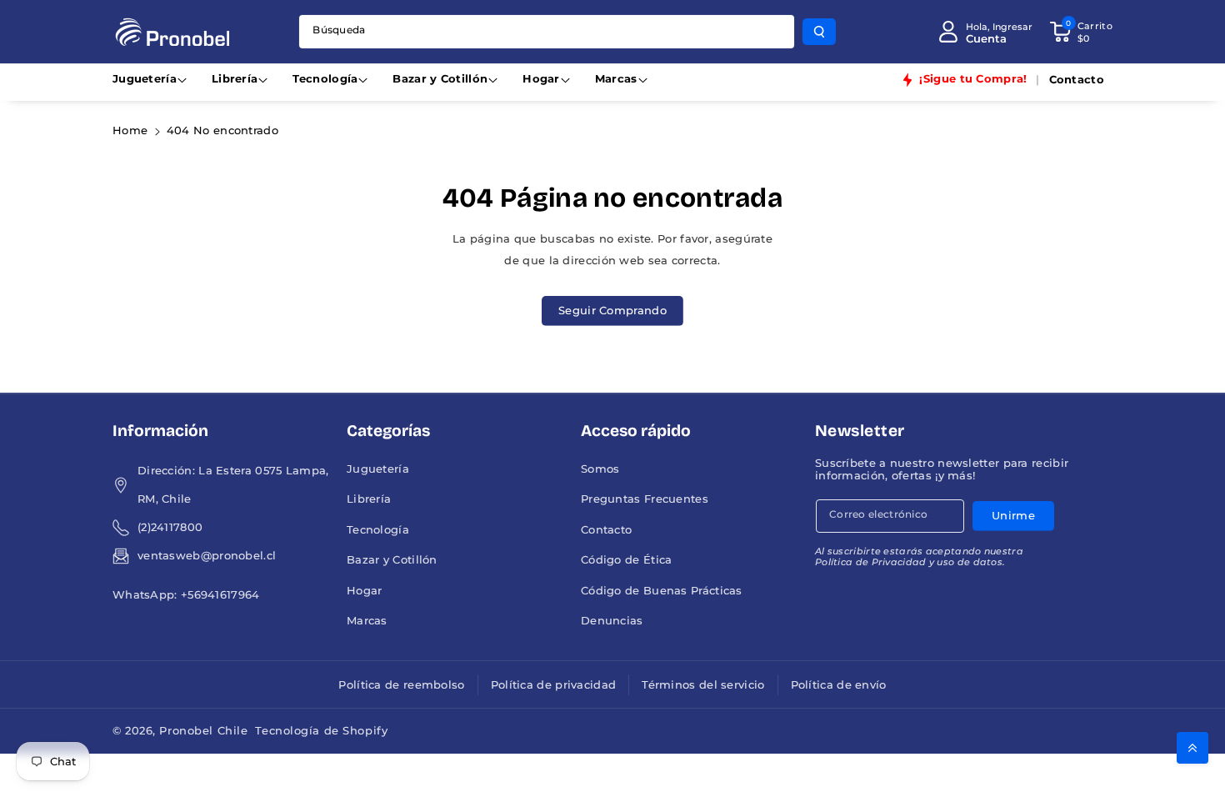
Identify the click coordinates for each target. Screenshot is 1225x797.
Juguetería (144, 79)
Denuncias (612, 620)
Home (130, 130)
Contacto (606, 530)
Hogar (541, 79)
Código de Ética (626, 560)
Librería (235, 79)
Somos (600, 469)
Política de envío (839, 685)
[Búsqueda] (819, 31)
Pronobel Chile (203, 730)
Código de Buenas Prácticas (661, 590)
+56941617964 (220, 595)
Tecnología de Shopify (321, 730)
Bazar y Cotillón (440, 79)
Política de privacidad (554, 685)
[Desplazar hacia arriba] (1192, 748)
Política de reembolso (401, 685)
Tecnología (325, 79)
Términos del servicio (703, 685)
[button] (1080, 31)
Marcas (616, 79)
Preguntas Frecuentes (644, 499)
